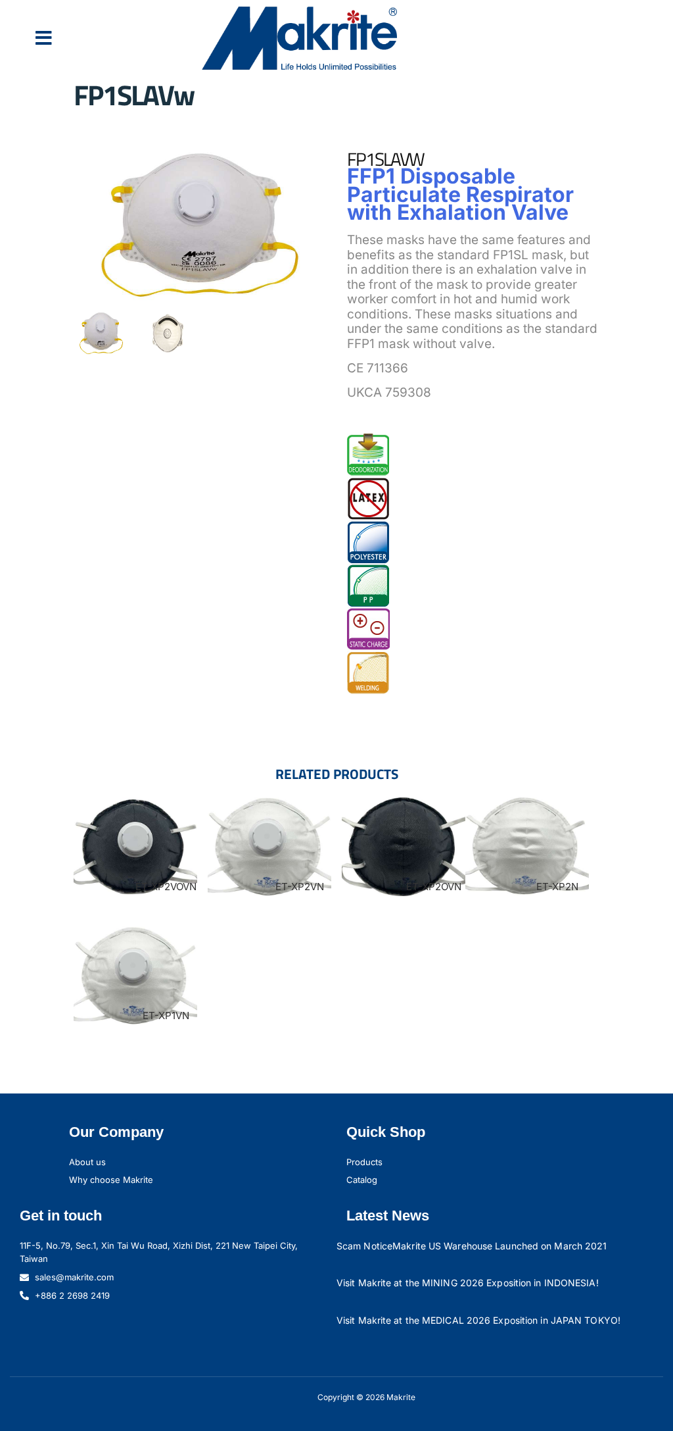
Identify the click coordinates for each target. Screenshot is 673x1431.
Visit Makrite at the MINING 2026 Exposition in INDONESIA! (467, 1282)
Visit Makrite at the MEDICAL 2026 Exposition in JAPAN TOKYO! (478, 1320)
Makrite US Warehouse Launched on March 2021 (499, 1245)
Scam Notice (364, 1245)
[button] (44, 38)
